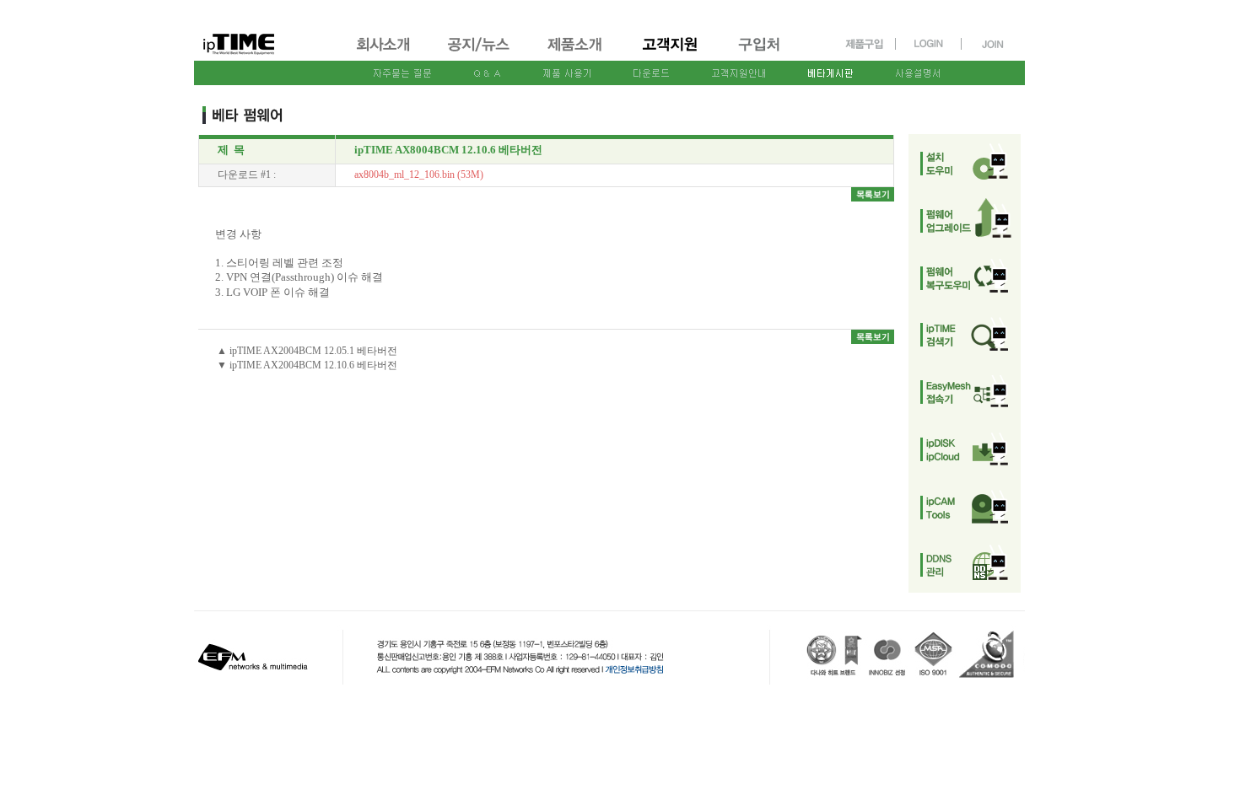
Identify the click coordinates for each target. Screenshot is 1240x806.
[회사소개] (384, 53)
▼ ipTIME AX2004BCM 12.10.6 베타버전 (307, 365)
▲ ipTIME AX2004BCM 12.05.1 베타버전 (307, 351)
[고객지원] (671, 53)
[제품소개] (576, 53)
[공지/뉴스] (480, 53)
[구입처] (766, 53)
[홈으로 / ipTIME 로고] (266, 31)
